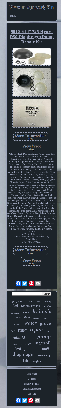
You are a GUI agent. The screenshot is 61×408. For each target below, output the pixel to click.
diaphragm (24, 354)
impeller (47, 306)
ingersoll (43, 342)
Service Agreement (32, 389)
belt (13, 331)
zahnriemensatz (30, 305)
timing (48, 301)
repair (36, 330)
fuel (15, 305)
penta (45, 318)
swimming (16, 324)
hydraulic (43, 311)
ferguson (18, 301)
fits (26, 360)
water (30, 323)
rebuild (19, 337)
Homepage (32, 374)
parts (49, 331)
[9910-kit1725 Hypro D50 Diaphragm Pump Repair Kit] (31, 57)
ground (36, 318)
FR (34, 394)
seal (39, 301)
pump (44, 336)
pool (18, 317)
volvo (26, 312)
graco (45, 323)
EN (29, 394)
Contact (32, 379)
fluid (27, 317)
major (26, 343)
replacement (35, 350)
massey (44, 355)
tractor (30, 301)
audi (45, 348)
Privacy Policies (31, 384)
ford (17, 348)
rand (22, 330)
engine (37, 361)
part (25, 350)
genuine (31, 339)
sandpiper (15, 313)
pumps (15, 344)
